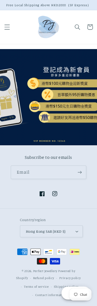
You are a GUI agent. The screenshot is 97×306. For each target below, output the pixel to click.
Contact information (51, 295)
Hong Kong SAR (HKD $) (46, 231)
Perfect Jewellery (45, 271)
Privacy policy (70, 278)
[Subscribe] (80, 172)
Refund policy (43, 278)
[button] (7, 27)
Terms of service (36, 286)
